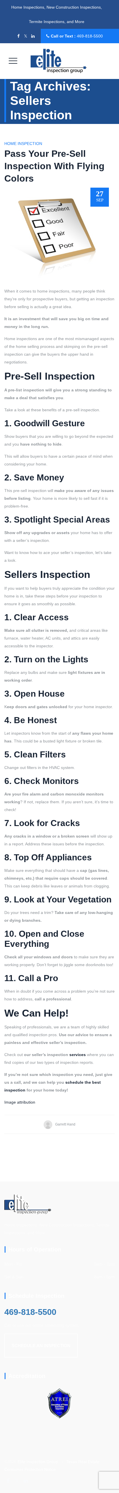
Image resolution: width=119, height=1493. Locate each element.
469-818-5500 (90, 36)
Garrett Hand (65, 1124)
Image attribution (19, 1102)
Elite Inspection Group (38, 1461)
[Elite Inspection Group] (59, 61)
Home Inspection (23, 143)
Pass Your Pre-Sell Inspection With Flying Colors (54, 166)
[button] (41, 1346)
